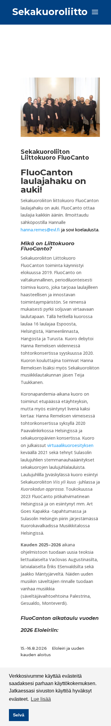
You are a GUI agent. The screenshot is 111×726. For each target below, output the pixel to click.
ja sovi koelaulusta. (80, 230)
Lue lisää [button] (41, 699)
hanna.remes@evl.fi (41, 230)
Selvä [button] (18, 714)
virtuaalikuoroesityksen (70, 445)
